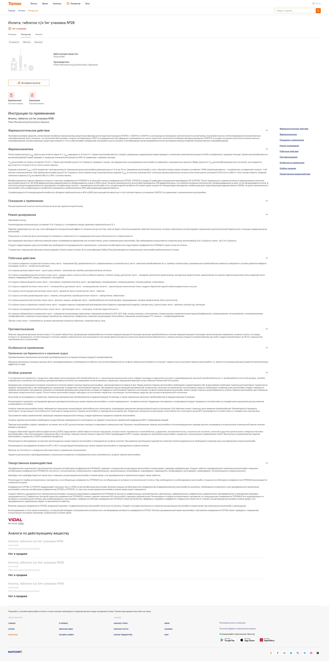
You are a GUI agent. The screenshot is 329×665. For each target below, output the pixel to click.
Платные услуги (121, 629)
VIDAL (21, 523)
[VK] (284, 653)
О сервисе (63, 623)
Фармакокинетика (288, 134)
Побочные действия (289, 151)
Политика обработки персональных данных (237, 628)
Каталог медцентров (123, 635)
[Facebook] (278, 653)
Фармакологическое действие (294, 128)
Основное (12, 34)
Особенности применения (292, 162)
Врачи (167, 623)
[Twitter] (291, 653)
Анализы (168, 629)
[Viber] (298, 653)
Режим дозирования (289, 145)
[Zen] (318, 653)
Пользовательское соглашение (232, 623)
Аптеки (11, 629)
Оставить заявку (66, 635)
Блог (166, 635)
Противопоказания (288, 157)
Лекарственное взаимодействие (295, 174)
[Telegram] (304, 653)
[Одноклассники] (271, 653)
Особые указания (288, 168)
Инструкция (26, 34)
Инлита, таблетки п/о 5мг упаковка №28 (36, 562)
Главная (11, 623)
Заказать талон (121, 623)
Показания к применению (292, 140)
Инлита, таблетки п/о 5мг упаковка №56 (36, 583)
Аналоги (38, 34)
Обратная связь (66, 629)
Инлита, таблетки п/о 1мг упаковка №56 (35, 541)
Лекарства (12, 635)
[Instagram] (311, 653)
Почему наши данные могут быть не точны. (133, 611)
